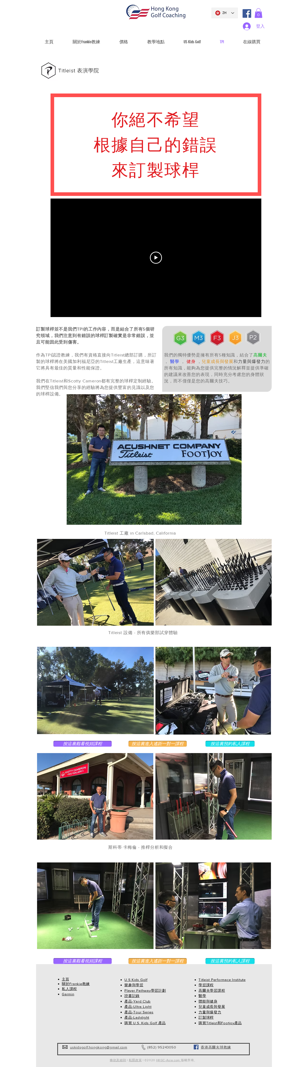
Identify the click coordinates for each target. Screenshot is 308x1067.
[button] (258, 13)
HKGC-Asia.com (168, 1060)
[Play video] (156, 258)
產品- (128, 1001)
